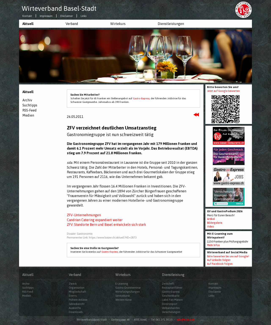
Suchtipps (29, 105)
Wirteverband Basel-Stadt (59, 8)
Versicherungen (171, 312)
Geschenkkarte (171, 295)
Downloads (76, 312)
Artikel (211, 218)
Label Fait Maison (172, 299)
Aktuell (27, 24)
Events (73, 295)
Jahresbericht (76, 304)
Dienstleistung (173, 275)
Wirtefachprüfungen (127, 291)
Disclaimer (66, 16)
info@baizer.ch (185, 319)
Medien (28, 115)
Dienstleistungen (171, 24)
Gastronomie (85, 233)
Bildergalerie (214, 222)
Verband (72, 24)
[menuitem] (40, 24)
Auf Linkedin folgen (219, 260)
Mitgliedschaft (77, 291)
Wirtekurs (118, 24)
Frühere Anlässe (78, 299)
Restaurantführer (172, 287)
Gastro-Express (141, 98)
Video (210, 226)
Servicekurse (122, 295)
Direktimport (169, 304)
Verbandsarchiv (171, 308)
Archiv (27, 100)
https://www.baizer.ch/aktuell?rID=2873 (113, 237)
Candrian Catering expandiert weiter (95, 220)
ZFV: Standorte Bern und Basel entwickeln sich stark (106, 224)
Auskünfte (75, 308)
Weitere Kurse (123, 299)
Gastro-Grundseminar (128, 287)
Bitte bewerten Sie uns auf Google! (228, 256)
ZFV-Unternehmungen (84, 215)
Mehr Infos (213, 245)
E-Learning (121, 283)
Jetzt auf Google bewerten (223, 90)
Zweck (73, 283)
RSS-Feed (29, 110)
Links (83, 16)
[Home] (243, 9)
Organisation (76, 287)
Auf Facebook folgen (219, 263)
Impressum (46, 16)
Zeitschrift (168, 283)
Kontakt (27, 16)
